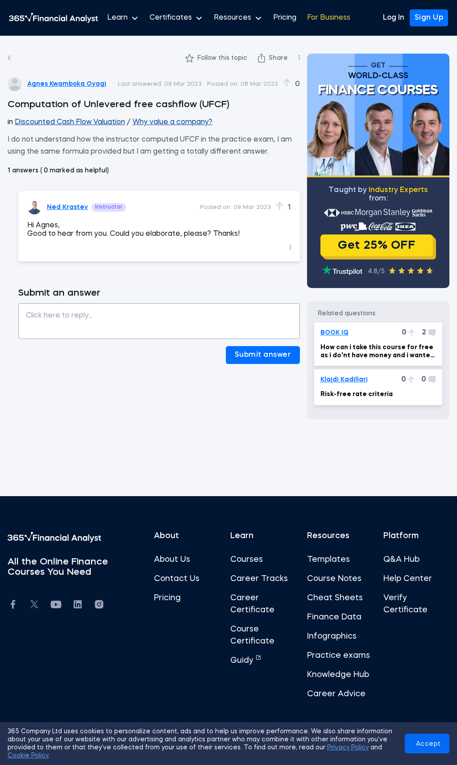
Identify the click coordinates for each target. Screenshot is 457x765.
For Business (328, 17)
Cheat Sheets (335, 598)
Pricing (284, 17)
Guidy (243, 660)
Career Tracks (259, 579)
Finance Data (334, 617)
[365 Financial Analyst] (53, 18)
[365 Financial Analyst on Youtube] (56, 606)
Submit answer (263, 355)
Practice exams (338, 656)
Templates (328, 560)
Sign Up (429, 17)
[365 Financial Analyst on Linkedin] (77, 606)
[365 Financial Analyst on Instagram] (99, 606)
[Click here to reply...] (159, 318)
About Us (172, 560)
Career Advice (336, 694)
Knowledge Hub (338, 675)
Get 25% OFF (376, 245)
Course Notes (334, 579)
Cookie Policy (28, 755)
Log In (393, 17)
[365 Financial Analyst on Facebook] (13, 606)
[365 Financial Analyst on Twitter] (34, 605)
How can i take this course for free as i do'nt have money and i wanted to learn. (377, 352)
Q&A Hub (401, 560)
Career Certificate (252, 604)
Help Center (407, 579)
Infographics (332, 636)
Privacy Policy (348, 747)
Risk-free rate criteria (356, 394)
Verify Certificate (405, 604)
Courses (246, 560)
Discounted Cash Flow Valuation (70, 122)
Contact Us (176, 579)
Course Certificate (252, 635)
